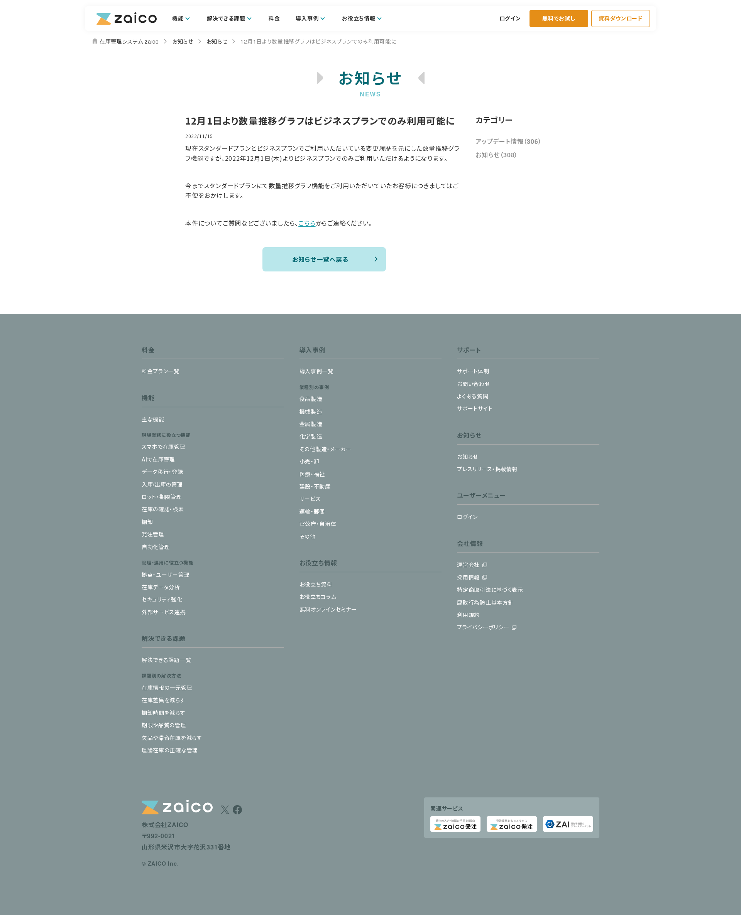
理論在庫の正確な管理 (170, 750)
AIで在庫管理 (158, 459)
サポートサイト (474, 408)
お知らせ (182, 41)
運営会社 (468, 564)
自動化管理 (156, 547)
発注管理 (153, 534)
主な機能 (153, 419)
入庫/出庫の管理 (162, 484)
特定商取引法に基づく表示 (490, 589)
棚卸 (147, 522)
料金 (274, 18)
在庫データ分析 (161, 587)
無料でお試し (558, 18)
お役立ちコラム (318, 596)
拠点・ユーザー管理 (165, 574)
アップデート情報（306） (508, 141)
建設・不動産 (315, 486)
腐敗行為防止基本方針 (485, 602)
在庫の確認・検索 (163, 509)
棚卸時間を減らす (164, 712)
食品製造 (310, 399)
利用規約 (468, 614)
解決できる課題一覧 (166, 660)
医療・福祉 (312, 474)
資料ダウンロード (621, 18)
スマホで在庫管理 (164, 446)
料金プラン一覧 (160, 371)
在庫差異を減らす (164, 700)
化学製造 (310, 436)
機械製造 (310, 411)
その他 (307, 536)
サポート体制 (473, 371)
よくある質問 (472, 396)
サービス (310, 498)
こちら (306, 222)
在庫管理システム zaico (125, 41)
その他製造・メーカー (325, 449)
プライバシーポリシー (483, 627)
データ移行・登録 (162, 471)
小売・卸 (309, 461)
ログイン (510, 18)
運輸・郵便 (312, 511)
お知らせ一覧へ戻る (320, 259)
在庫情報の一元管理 (167, 687)
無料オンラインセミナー (328, 609)
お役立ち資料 (315, 584)
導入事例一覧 (316, 371)
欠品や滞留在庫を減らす (172, 737)
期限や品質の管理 (164, 725)
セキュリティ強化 (162, 599)
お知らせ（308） (496, 154)
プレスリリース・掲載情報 (487, 469)
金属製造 (310, 424)
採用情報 (468, 577)
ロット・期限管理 (162, 496)
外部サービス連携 (164, 612)
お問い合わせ (473, 384)
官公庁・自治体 (318, 523)
